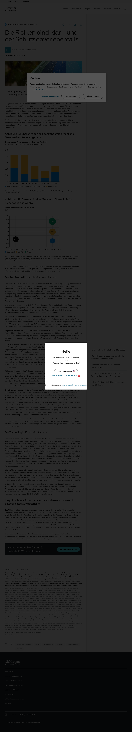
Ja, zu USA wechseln (64, 371)
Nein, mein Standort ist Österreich (64, 375)
